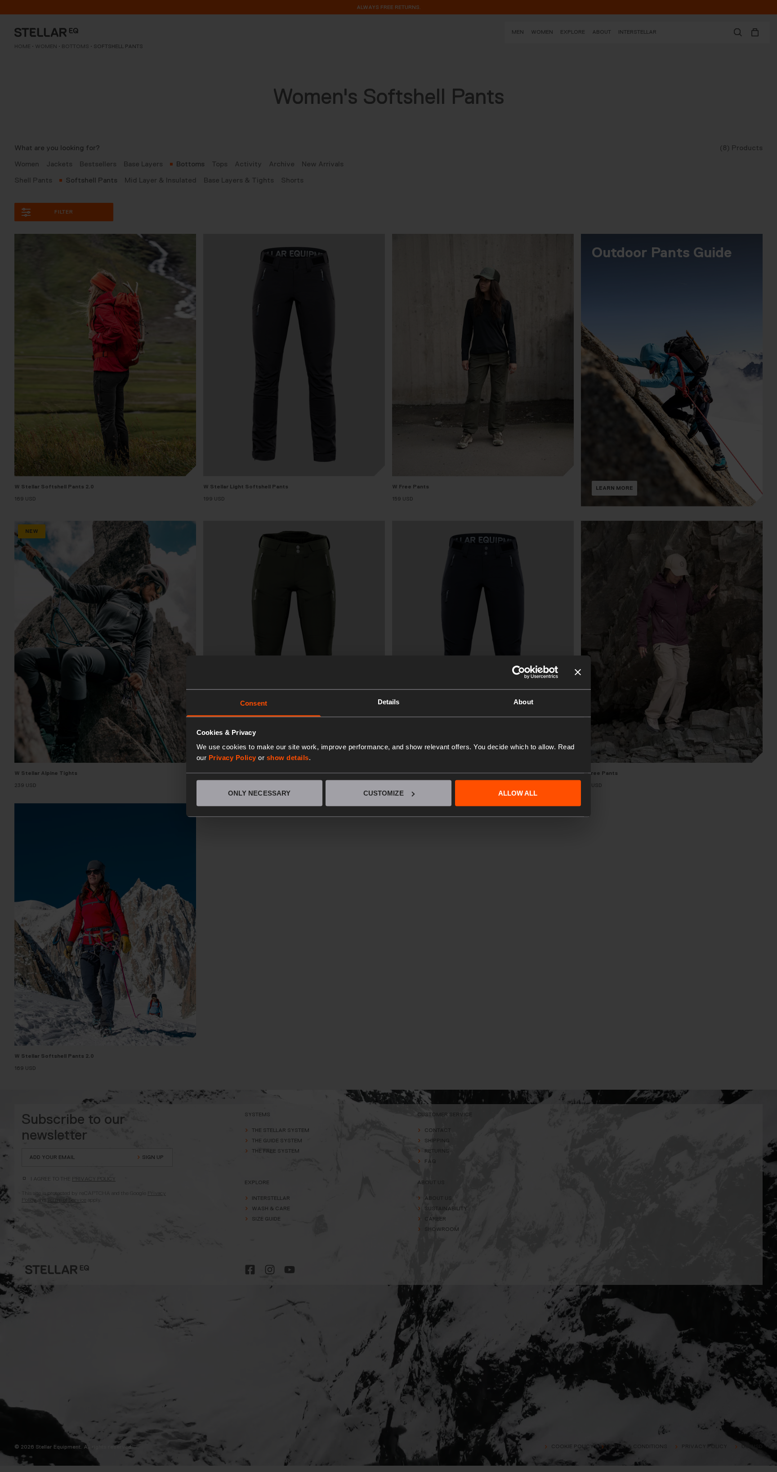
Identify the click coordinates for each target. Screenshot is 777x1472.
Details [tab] (389, 701)
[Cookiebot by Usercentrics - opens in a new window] (518, 672)
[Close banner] (578, 672)
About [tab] (523, 701)
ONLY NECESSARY (259, 793)
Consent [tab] (253, 703)
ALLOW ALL (518, 793)
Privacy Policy (232, 757)
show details (288, 757)
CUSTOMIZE (383, 793)
